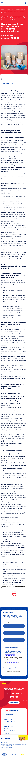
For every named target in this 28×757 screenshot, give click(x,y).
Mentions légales (8, 714)
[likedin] (12, 38)
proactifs (22, 356)
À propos (6, 733)
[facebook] (15, 38)
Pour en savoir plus (10, 655)
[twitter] (18, 38)
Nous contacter (14, 702)
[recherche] (25, 3)
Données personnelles (10, 717)
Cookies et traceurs (9, 726)
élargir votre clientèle (8, 232)
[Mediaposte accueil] (12, 3)
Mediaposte (5, 9)
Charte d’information (9, 721)
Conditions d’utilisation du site (12, 730)
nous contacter (6, 83)
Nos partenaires (8, 719)
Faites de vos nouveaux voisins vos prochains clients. (13, 554)
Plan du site (7, 728)
